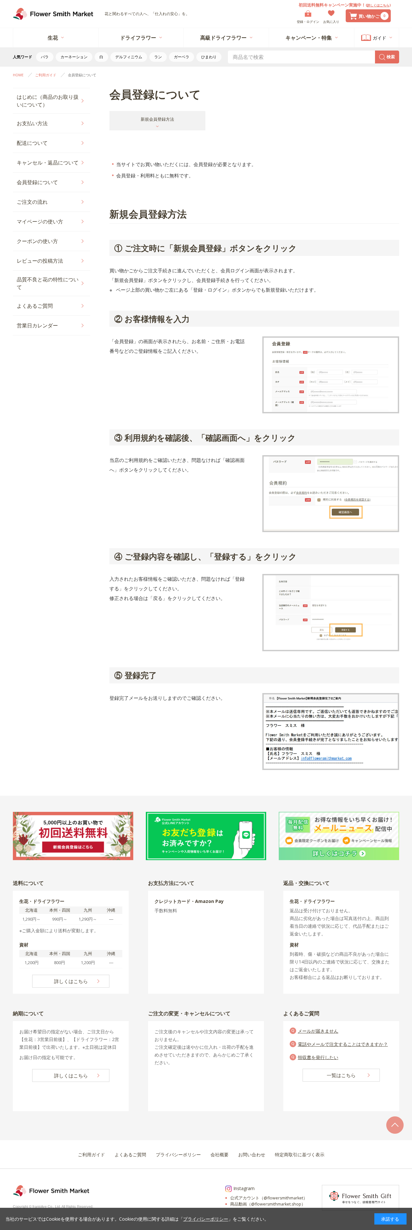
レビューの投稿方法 (40, 260)
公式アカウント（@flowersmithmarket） (268, 1198)
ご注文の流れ (32, 201)
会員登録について (37, 182)
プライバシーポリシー (205, 1219)
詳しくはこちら (378, 5)
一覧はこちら (341, 1075)
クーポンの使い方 (37, 241)
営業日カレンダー (37, 325)
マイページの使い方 (40, 221)
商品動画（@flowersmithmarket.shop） (267, 1204)
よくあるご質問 (35, 305)
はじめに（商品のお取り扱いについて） (48, 100)
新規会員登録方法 (157, 119)
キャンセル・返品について (48, 162)
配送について (32, 142)
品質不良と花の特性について (48, 283)
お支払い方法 (32, 123)
